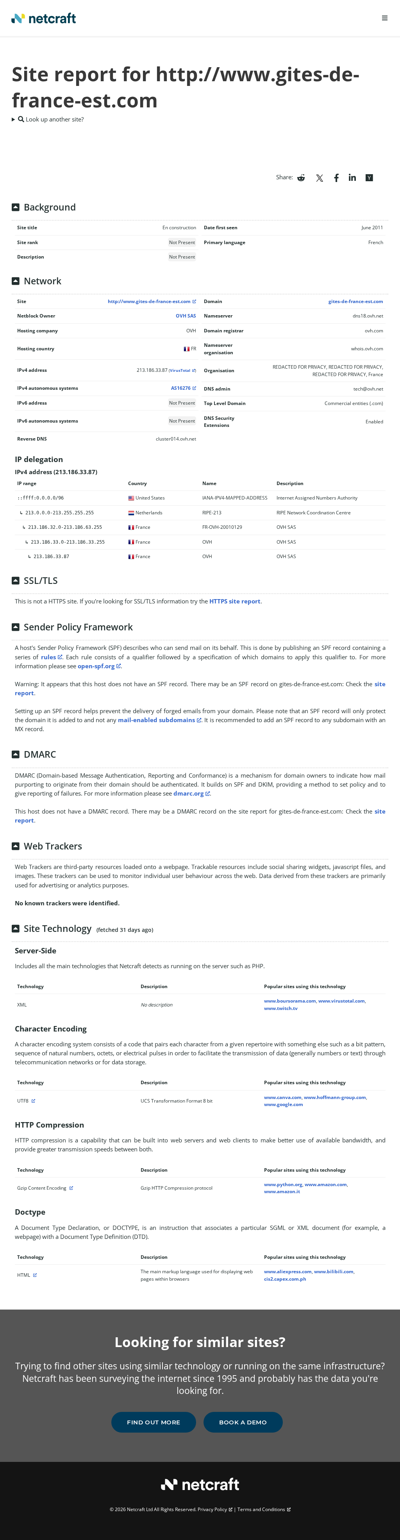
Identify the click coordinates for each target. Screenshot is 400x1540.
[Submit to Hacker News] (369, 176)
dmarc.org (188, 793)
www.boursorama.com (290, 1001)
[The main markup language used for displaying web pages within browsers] (34, 1275)
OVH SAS (186, 315)
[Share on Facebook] (336, 176)
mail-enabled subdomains (156, 720)
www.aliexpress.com (288, 1271)
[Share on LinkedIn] (352, 176)
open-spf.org (96, 666)
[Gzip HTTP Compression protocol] (70, 1188)
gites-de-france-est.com (356, 301)
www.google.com (283, 1104)
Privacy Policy (212, 1509)
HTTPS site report (235, 601)
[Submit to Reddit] (301, 176)
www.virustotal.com (341, 1001)
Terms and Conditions (261, 1509)
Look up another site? (54, 119)
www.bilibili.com (334, 1271)
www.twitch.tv (281, 1008)
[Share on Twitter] (319, 176)
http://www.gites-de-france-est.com (149, 301)
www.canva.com (283, 1097)
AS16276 (181, 388)
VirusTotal (180, 370)
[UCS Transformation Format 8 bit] (32, 1100)
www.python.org (283, 1184)
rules (48, 657)
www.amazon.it (282, 1191)
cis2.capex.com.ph (285, 1279)
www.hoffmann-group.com (335, 1097)
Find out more (153, 1422)
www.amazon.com (326, 1184)
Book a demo (243, 1422)
